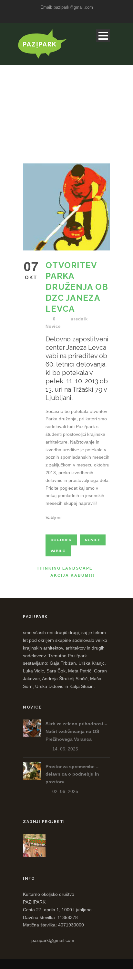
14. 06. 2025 (65, 748)
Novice (53, 326)
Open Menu (103, 35)
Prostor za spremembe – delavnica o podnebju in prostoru (72, 774)
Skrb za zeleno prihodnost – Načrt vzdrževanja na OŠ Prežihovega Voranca (76, 731)
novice (92, 540)
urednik (79, 319)
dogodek (61, 540)
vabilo (58, 551)
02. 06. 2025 (65, 791)
